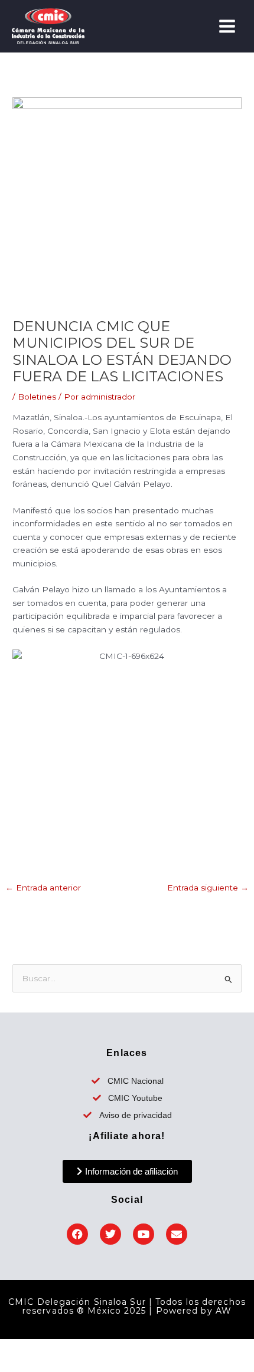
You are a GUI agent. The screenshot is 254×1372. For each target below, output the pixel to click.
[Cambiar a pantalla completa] (45, 1348)
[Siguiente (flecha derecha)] (45, 1365)
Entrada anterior (43, 887)
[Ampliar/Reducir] (14, 1348)
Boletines (37, 396)
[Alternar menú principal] (227, 26)
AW (224, 1310)
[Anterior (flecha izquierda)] (14, 1365)
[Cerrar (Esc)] (106, 1348)
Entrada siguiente (208, 887)
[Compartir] (75, 1348)
